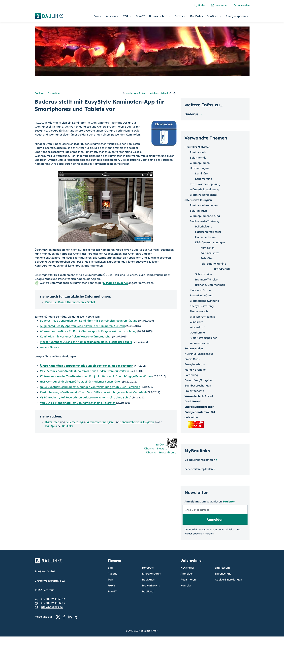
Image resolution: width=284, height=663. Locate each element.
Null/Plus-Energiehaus (199, 353)
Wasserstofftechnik (202, 316)
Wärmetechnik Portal (199, 396)
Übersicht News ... (155, 448)
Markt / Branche (195, 369)
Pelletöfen (206, 258)
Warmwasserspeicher (203, 194)
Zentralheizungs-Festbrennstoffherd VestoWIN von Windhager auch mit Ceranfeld (93, 392)
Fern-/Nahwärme (201, 295)
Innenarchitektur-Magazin (137, 422)
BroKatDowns (151, 585)
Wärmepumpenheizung (205, 216)
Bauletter (228, 501)
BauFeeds (148, 591)
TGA (110, 579)
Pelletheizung (74, 422)
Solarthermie (198, 157)
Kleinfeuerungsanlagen (210, 242)
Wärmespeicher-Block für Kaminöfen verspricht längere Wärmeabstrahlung (88, 331)
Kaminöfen (52, 422)
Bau (110, 567)
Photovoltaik (198, 152)
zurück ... (161, 444)
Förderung (191, 375)
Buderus (192, 114)
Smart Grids (192, 359)
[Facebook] (65, 617)
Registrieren (188, 579)
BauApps (51, 426)
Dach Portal (193, 401)
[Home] (69, 562)
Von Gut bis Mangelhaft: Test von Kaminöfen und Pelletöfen (78, 402)
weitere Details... (50, 347)
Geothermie (197, 332)
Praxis (111, 585)
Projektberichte (194, 390)
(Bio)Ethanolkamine (213, 263)
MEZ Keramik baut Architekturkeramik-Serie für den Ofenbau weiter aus (86, 371)
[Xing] (77, 617)
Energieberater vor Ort (200, 412)
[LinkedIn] (71, 617)
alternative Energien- (100, 422)
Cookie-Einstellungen (228, 579)
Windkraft (196, 322)
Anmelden (187, 573)
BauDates (196, 16)
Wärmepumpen (200, 163)
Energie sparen (151, 573)
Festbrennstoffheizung (204, 221)
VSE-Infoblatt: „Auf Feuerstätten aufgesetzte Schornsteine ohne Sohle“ (85, 397)
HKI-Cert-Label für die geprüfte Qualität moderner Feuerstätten (80, 381)
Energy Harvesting (202, 306)
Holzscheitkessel (205, 237)
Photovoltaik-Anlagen (204, 205)
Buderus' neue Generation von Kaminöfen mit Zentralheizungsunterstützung (88, 320)
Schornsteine (203, 178)
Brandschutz (222, 269)
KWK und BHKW (200, 290)
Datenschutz (223, 573)
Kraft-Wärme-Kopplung (205, 184)
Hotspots (148, 567)
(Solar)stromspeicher (203, 337)
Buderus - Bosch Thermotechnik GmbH (70, 302)
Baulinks (39, 93)
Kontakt (186, 585)
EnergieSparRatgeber (199, 406)
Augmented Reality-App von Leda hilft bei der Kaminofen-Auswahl (82, 326)
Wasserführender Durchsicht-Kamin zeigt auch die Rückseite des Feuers (86, 341)
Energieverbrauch (196, 364)
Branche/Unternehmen (210, 284)
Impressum (222, 567)
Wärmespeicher (200, 343)
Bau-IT (140, 16)
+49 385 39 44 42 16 (53, 603)
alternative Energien (198, 200)
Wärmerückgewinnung (204, 189)
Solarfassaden (194, 348)
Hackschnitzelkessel (208, 231)
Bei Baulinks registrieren (200, 459)
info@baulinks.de (52, 606)
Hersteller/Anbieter (197, 147)
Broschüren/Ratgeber (199, 380)
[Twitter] (59, 617)
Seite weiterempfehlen (199, 469)
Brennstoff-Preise (206, 279)
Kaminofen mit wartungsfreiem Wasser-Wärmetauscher (75, 336)
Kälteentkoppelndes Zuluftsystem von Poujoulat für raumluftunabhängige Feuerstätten (96, 376)
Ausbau (112, 573)
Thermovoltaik (199, 311)
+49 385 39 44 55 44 (53, 599)
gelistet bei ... (193, 417)
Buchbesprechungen (198, 385)
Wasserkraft (197, 327)
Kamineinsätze (209, 253)
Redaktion (54, 93)
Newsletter (187, 567)
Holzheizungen (199, 168)
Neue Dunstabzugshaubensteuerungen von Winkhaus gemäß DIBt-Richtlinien (90, 386)
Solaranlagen (198, 210)
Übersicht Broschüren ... (161, 452)
